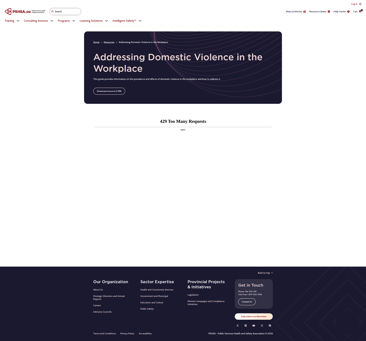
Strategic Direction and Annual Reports (109, 297)
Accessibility (145, 333)
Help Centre (340, 11)
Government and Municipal (154, 296)
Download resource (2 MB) (109, 91)
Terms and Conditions (104, 333)
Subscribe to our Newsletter (254, 316)
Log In (354, 4)
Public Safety (147, 308)
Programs (64, 20)
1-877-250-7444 (255, 294)
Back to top (264, 272)
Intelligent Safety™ (124, 20)
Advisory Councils (102, 311)
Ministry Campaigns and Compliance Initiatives (206, 303)
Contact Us (247, 301)
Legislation (193, 294)
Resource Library (317, 11)
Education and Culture (151, 302)
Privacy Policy (127, 333)
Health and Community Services (156, 289)
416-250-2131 (250, 291)
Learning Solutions (91, 20)
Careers (97, 305)
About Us (98, 289)
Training (9, 20)
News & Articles (294, 11)
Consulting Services (36, 20)
